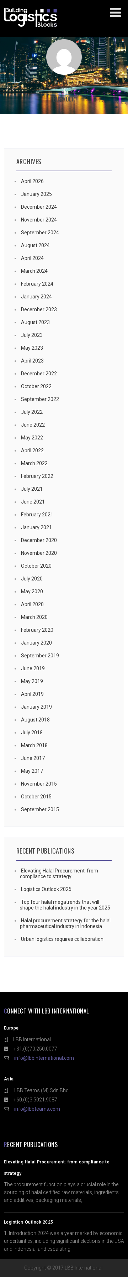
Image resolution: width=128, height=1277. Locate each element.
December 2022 (39, 373)
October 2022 (36, 386)
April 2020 (32, 604)
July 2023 (32, 335)
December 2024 (39, 207)
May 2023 (32, 348)
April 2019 (32, 694)
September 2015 (40, 809)
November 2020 (39, 553)
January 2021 (36, 527)
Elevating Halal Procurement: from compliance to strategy (59, 873)
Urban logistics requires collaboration (62, 939)
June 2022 (33, 425)
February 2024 (37, 284)
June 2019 (33, 668)
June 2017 (33, 758)
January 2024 (36, 296)
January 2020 (36, 643)
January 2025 (36, 194)
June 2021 (33, 502)
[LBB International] (30, 27)
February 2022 (37, 476)
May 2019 (32, 681)
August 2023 (35, 322)
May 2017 (32, 771)
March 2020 (34, 617)
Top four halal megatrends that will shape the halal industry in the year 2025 (65, 905)
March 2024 (34, 271)
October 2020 (36, 566)
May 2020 (32, 591)
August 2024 (35, 245)
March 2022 (34, 463)
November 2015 (39, 784)
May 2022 (32, 438)
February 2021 (37, 514)
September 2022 (40, 399)
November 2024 (39, 220)
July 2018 (32, 732)
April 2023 (32, 361)
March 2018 (34, 745)
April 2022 (32, 450)
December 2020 (39, 540)
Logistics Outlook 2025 (46, 889)
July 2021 (32, 489)
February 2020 (37, 630)
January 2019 (36, 707)
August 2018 (35, 720)
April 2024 (32, 258)
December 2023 (39, 309)
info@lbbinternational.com (44, 1058)
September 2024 (40, 232)
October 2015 (36, 796)
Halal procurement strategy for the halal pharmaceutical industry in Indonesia (65, 923)
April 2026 (32, 181)
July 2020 (32, 579)
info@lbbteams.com (37, 1109)
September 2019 (40, 655)
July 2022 (32, 412)
